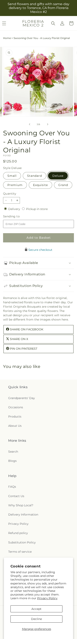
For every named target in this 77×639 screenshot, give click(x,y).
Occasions (15, 407)
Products (14, 416)
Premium (15, 185)
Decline (36, 619)
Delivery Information (23, 514)
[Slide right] (47, 124)
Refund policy (18, 533)
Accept (36, 609)
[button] (53, 23)
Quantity (9, 193)
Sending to (17, 216)
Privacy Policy (47, 598)
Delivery (14, 209)
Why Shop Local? (20, 505)
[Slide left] (29, 124)
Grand (63, 185)
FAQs (12, 486)
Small (12, 176)
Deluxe (57, 176)
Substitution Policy (22, 542)
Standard (34, 176)
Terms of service (20, 551)
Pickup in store (37, 209)
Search (13, 451)
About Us (15, 426)
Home (7, 38)
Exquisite (40, 185)
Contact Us (16, 496)
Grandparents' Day (21, 398)
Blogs (12, 461)
